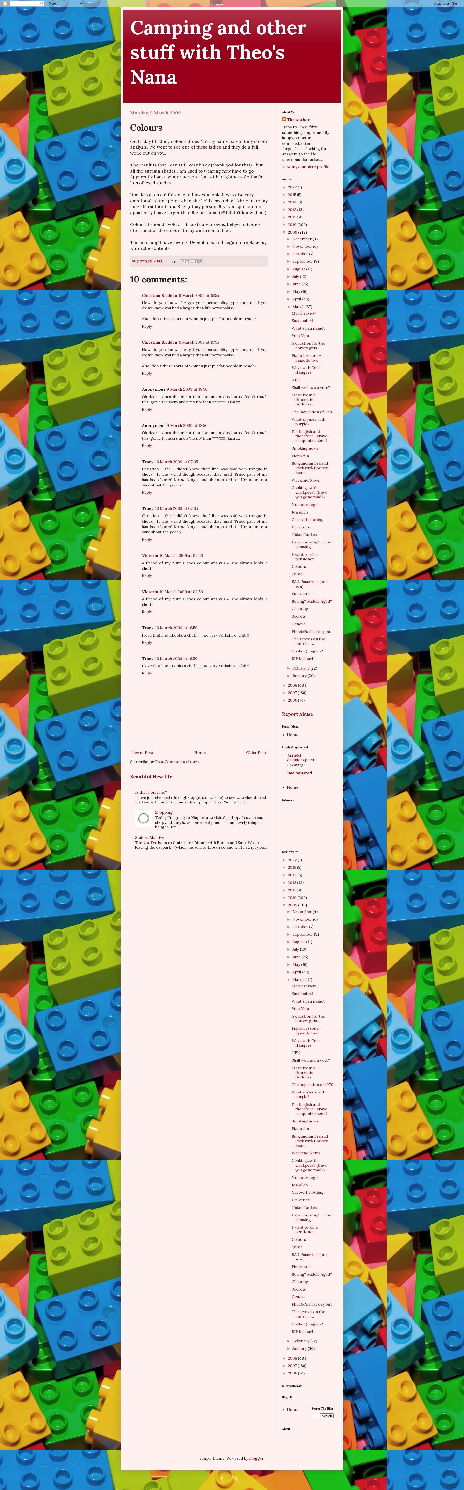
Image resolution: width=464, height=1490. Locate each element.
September (303, 261)
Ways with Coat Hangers (306, 370)
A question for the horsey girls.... (308, 345)
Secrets (299, 616)
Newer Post (142, 752)
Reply (147, 326)
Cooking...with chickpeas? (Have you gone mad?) (309, 492)
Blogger (256, 1458)
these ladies (208, 147)
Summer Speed (300, 760)
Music (297, 573)
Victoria (150, 555)
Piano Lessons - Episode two (306, 357)
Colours (299, 566)
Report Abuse (297, 714)
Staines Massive (149, 837)
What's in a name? (308, 328)
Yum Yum (300, 335)
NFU (296, 379)
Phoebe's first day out (312, 631)
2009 (293, 232)
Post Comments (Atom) (177, 761)
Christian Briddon (159, 295)
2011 (292, 217)
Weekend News (306, 480)
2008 (293, 685)
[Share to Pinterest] (200, 261)
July (296, 276)
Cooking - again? (307, 651)
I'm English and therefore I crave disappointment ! (309, 436)
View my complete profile (305, 166)
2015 (292, 194)
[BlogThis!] (187, 261)
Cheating (300, 608)
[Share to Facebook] (196, 261)
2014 (292, 202)
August (299, 269)
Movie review (304, 313)
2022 (293, 187)
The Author (298, 119)
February (301, 668)
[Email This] (182, 261)
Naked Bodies (304, 534)
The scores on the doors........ (308, 641)
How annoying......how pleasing (312, 544)
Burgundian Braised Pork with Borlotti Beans (310, 468)
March (298, 306)
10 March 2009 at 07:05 (176, 461)
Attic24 (294, 755)
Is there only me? (151, 792)
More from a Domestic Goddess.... (303, 399)
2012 (292, 209)
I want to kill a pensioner (305, 556)
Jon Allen (300, 512)
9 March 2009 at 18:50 (187, 389)
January (300, 675)
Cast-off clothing (308, 519)
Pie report (301, 593)
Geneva (298, 624)
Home (200, 752)
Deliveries (301, 527)
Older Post (256, 752)
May (296, 291)
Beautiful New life (151, 777)
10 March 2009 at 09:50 (181, 555)
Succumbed (302, 320)
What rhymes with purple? (308, 421)
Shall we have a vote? (311, 387)
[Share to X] (191, 261)
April (297, 299)
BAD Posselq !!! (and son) (310, 583)
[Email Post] (173, 261)
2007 (293, 692)
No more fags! (305, 504)
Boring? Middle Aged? (312, 601)
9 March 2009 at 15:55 (199, 295)
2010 (292, 224)
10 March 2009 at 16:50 (176, 627)
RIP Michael (302, 658)
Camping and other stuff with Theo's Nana (218, 52)
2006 (293, 700)
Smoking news (305, 448)
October (300, 253)
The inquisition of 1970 (312, 411)
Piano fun (300, 455)
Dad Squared (299, 772)
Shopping (164, 812)
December (302, 238)
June (297, 284)
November (302, 246)
